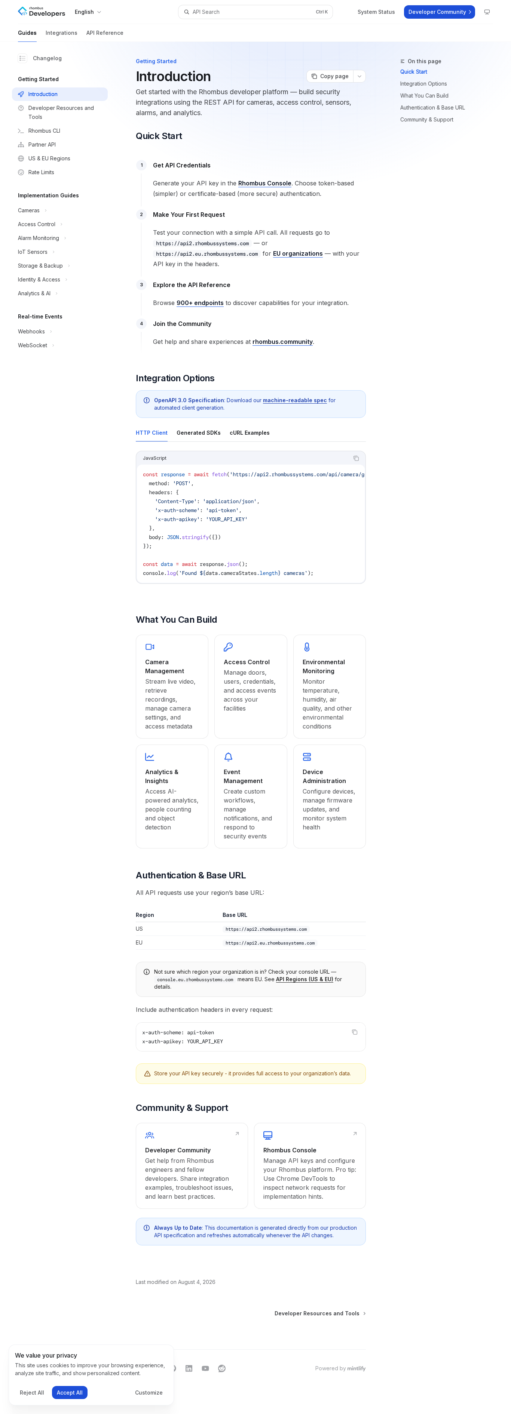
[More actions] (359, 76)
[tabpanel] (251, 523)
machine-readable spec (295, 400)
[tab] (152, 432)
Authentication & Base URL (432, 107)
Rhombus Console (264, 183)
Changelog (47, 58)
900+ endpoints (200, 302)
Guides (27, 33)
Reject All (32, 1392)
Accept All (70, 1392)
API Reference (104, 33)
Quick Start (413, 71)
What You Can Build (424, 95)
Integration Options (423, 83)
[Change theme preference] (487, 12)
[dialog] (91, 1375)
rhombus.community (283, 341)
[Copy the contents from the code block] (356, 458)
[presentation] (251, 524)
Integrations (61, 33)
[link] (172, 687)
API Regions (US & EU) (304, 979)
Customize (149, 1392)
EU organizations (298, 253)
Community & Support (426, 119)
